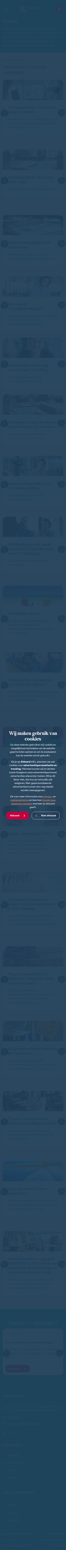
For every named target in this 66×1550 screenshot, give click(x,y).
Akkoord (15, 815)
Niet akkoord (48, 815)
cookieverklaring (19, 800)
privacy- (47, 796)
